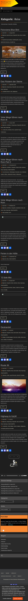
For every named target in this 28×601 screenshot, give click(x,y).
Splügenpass (15, 88)
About (2, 559)
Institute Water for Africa (6, 530)
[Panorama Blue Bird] (14, 50)
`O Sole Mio (6, 270)
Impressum (3, 527)
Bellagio (4, 326)
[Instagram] (11, 571)
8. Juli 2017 (11, 407)
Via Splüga (22, 363)
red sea (20, 38)
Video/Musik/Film (11, 164)
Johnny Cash (23, 326)
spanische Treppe (18, 125)
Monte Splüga (10, 413)
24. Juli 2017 (11, 320)
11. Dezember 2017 (12, 160)
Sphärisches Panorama (5, 40)
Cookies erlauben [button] (18, 598)
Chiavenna (4, 363)
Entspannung (9, 84)
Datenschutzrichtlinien (6, 562)
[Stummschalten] (22, 461)
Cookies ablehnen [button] (7, 598)
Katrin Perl (4, 32)
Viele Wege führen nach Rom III (7, 474)
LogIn (14, 562)
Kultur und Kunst (22, 162)
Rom (13, 125)
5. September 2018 (12, 83)
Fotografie (15, 34)
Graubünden (4, 413)
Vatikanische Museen (12, 168)
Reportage (6, 86)
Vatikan (5, 168)
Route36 (18, 363)
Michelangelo (12, 166)
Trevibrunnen (3, 127)
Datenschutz (3, 525)
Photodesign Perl (6, 2)
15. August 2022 (12, 32)
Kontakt (7, 559)
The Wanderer (10, 328)
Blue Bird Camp (9, 34)
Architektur (9, 121)
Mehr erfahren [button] (21, 595)
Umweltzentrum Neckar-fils (6, 536)
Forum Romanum (5, 166)
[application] (14, 461)
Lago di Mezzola (13, 363)
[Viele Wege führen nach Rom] (14, 216)
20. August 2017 (12, 272)
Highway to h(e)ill (9, 404)
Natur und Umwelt (20, 84)
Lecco (2, 328)
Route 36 (5, 354)
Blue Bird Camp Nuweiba (7, 38)
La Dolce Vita (4, 125)
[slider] (25, 461)
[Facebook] (14, 571)
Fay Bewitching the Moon (7, 278)
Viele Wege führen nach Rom (6, 479)
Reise (18, 34)
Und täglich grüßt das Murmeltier (7, 414)
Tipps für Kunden (4, 534)
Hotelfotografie (15, 38)
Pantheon (10, 125)
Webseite (19, 562)
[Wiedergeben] (2, 461)
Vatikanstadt (18, 168)
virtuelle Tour (12, 40)
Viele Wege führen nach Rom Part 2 (8, 477)
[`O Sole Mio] (14, 291)
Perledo (5, 328)
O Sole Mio (18, 278)
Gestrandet (6, 318)
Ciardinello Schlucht (6, 88)
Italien (14, 278)
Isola (11, 88)
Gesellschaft (18, 201)
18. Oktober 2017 (12, 199)
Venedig (5, 280)
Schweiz (15, 413)
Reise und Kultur (5, 205)
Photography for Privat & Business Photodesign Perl (14, 565)
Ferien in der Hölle (9, 246)
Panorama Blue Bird (10, 30)
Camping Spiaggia (9, 326)
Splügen (18, 413)
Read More (9, 510)
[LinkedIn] (16, 571)
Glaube (17, 162)
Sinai (21, 34)
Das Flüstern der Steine (11, 80)
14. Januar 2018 (12, 119)
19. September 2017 (12, 249)
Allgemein (4, 34)
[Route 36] (14, 374)
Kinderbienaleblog (4, 532)
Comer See (15, 326)
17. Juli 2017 (11, 357)
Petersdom (17, 166)
